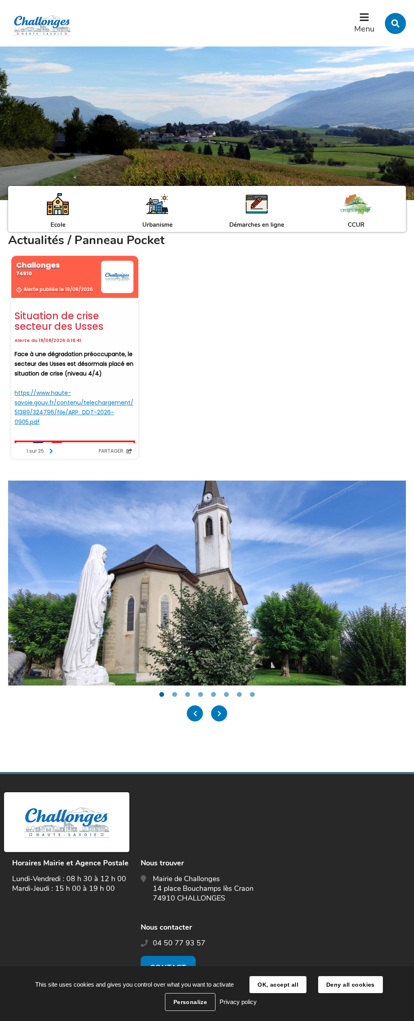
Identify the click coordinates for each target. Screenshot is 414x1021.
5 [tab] (213, 694)
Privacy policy (238, 1001)
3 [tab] (187, 694)
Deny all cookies (350, 984)
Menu (364, 28)
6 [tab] (226, 694)
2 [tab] (174, 694)
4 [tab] (200, 694)
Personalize (190, 1002)
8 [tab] (252, 694)
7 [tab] (239, 694)
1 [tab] (161, 694)
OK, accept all (278, 984)
